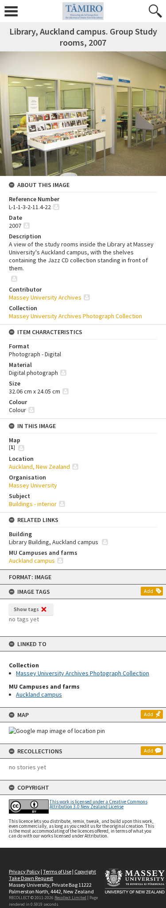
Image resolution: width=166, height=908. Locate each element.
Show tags (26, 609)
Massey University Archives (45, 297)
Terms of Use (57, 871)
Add (148, 591)
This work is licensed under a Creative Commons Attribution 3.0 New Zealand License (98, 804)
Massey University (33, 485)
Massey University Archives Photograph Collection (82, 673)
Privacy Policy (24, 871)
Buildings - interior (33, 504)
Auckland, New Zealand (39, 467)
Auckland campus (39, 694)
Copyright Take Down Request (52, 874)
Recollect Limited (70, 897)
